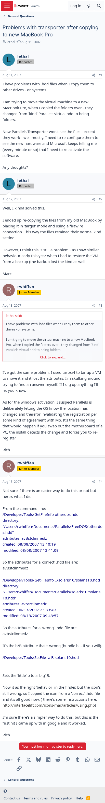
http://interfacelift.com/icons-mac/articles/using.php (49, 705)
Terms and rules (36, 798)
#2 (100, 199)
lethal (11, 41)
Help (79, 798)
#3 (100, 305)
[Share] (93, 75)
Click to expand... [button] (52, 357)
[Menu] (7, 6)
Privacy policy (61, 798)
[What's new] (89, 6)
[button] (5, 791)
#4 (100, 481)
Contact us (12, 798)
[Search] (99, 6)
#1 (100, 75)
